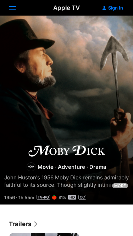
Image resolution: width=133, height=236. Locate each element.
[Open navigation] (16, 8)
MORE (120, 185)
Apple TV (66, 7)
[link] (24, 224)
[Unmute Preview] (114, 29)
